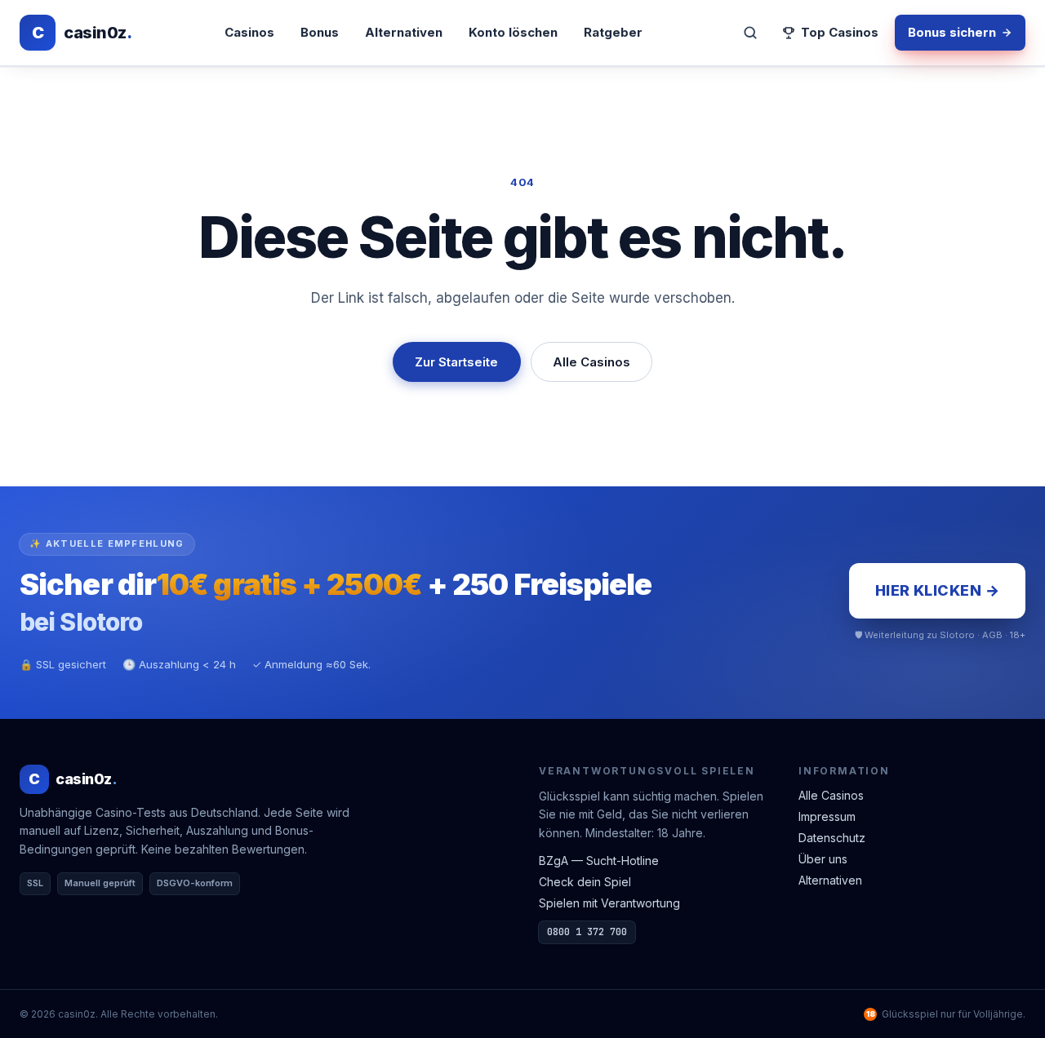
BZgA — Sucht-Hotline (599, 860)
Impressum (827, 816)
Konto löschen (513, 32)
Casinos (249, 32)
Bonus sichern (952, 32)
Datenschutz (831, 838)
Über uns (822, 859)
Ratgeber (613, 32)
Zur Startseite (456, 362)
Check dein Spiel (585, 882)
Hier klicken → (937, 590)
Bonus (319, 32)
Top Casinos (839, 32)
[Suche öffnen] (750, 32)
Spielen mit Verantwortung (609, 903)
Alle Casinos (591, 362)
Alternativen (403, 32)
